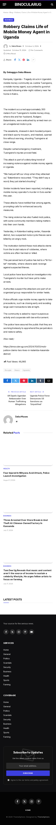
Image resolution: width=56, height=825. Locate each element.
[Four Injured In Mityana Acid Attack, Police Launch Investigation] (28, 451)
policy (36, 780)
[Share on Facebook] (15, 60)
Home (5, 12)
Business (9, 20)
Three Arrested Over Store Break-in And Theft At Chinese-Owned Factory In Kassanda (25, 523)
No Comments (37, 50)
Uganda (26, 370)
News (17, 370)
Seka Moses (16, 46)
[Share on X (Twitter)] (19, 60)
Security (7, 667)
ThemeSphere (43, 817)
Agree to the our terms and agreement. (29, 780)
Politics (6, 658)
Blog (11, 12)
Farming (6, 684)
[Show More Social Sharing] (33, 60)
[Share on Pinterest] (24, 60)
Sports (6, 680)
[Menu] (4, 4)
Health (6, 676)
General (6, 654)
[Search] (51, 4)
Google (8, 370)
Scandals (7, 663)
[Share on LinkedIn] (28, 60)
